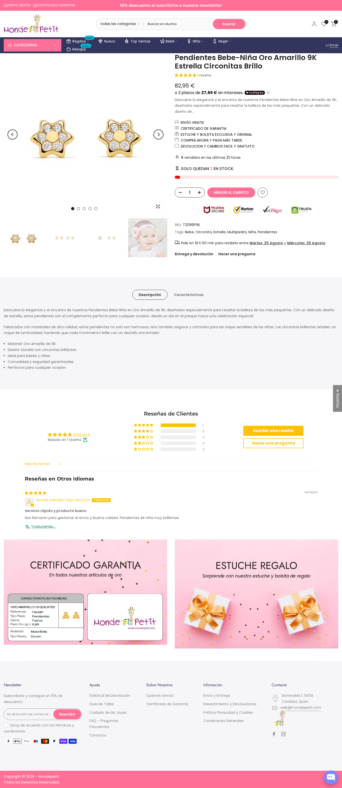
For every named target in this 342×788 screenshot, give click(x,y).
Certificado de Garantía (167, 704)
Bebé (170, 41)
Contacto (97, 735)
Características (189, 294)
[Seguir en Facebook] (274, 734)
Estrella (219, 232)
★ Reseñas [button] (337, 398)
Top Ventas (140, 41)
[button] (186, 75)
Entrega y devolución (194, 254)
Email (334, 45)
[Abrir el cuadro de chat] (331, 777)
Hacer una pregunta (236, 254)
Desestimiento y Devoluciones (229, 704)
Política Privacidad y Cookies (228, 712)
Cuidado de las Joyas (107, 712)
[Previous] (13, 135)
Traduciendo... (43, 526)
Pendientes (267, 232)
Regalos (82, 40)
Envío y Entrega (216, 695)
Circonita (204, 232)
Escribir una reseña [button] (273, 431)
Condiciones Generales (223, 720)
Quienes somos (160, 695)
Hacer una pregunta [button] (273, 443)
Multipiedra (237, 232)
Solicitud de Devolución (109, 695)
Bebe (189, 232)
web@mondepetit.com (300, 707)
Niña (196, 41)
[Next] (158, 135)
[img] (35, 493)
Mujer (223, 41)
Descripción (150, 294)
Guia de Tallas (101, 704)
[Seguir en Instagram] (283, 734)
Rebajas (81, 48)
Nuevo (109, 41)
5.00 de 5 (82, 434)
